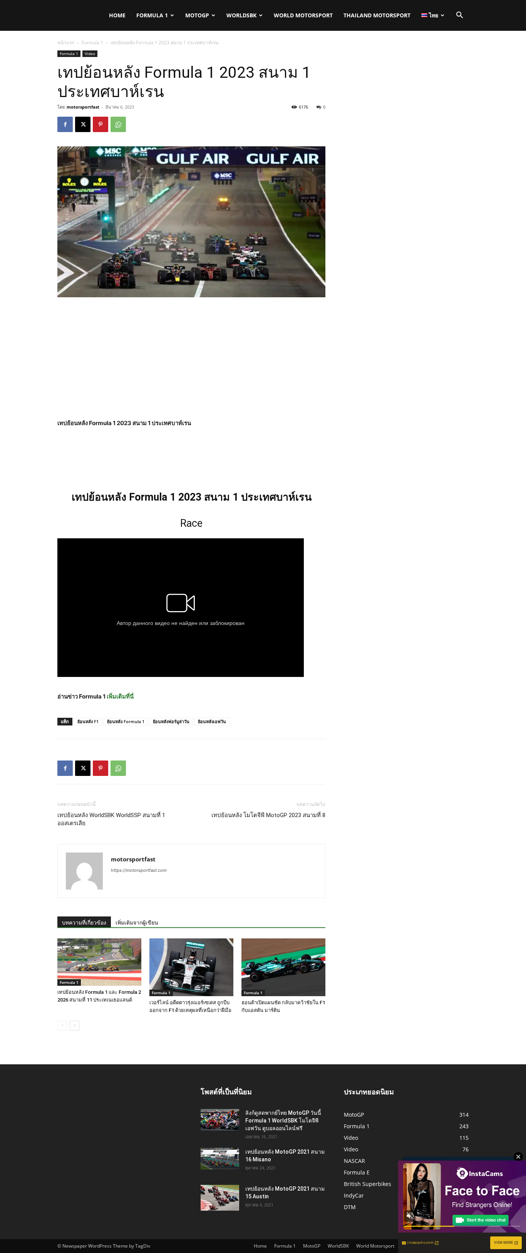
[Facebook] (65, 124)
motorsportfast (83, 107)
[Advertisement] (191, 361)
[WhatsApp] (118, 124)
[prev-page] (62, 1025)
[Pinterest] (100, 124)
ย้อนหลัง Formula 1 (125, 721)
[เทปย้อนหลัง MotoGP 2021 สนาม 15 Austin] (220, 1198)
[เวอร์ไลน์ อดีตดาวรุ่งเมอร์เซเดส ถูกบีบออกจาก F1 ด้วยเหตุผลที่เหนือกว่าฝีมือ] (191, 967)
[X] (82, 124)
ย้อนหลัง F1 (88, 721)
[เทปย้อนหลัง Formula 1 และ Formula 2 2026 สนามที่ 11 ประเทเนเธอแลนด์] (99, 962)
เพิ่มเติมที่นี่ (120, 696)
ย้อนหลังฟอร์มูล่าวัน (171, 721)
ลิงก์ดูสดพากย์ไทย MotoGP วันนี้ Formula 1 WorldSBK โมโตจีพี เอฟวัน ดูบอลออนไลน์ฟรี (283, 1120)
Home (117, 15)
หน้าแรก (65, 42)
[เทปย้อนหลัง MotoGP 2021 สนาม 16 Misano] (220, 1158)
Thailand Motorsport (376, 15)
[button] (459, 16)
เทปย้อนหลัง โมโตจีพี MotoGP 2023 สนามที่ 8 (268, 815)
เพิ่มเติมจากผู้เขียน (137, 923)
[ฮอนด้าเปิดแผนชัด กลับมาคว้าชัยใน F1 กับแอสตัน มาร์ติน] (283, 967)
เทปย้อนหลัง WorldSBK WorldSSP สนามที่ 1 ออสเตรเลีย (111, 819)
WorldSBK (241, 15)
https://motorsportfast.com (139, 870)
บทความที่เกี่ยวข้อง (84, 923)
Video (90, 53)
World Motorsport (303, 15)
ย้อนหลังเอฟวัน (212, 721)
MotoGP (197, 15)
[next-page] (74, 1025)
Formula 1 (152, 15)
